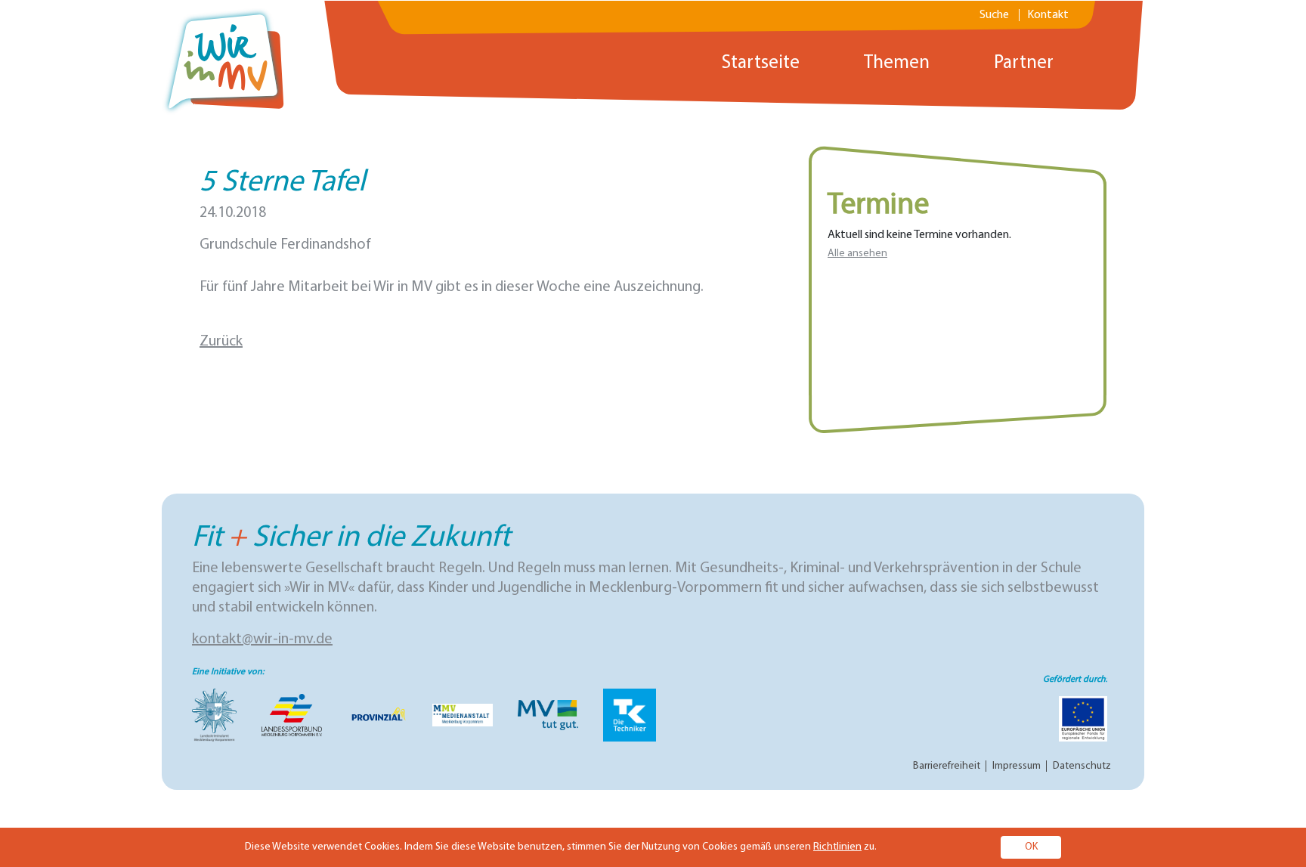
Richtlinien (837, 847)
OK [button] (1031, 847)
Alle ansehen (857, 253)
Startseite (761, 63)
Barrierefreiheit (946, 766)
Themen (897, 63)
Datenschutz (1082, 766)
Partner (1024, 63)
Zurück (221, 341)
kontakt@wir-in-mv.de (262, 639)
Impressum (1016, 766)
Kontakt (1048, 15)
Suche (994, 15)
